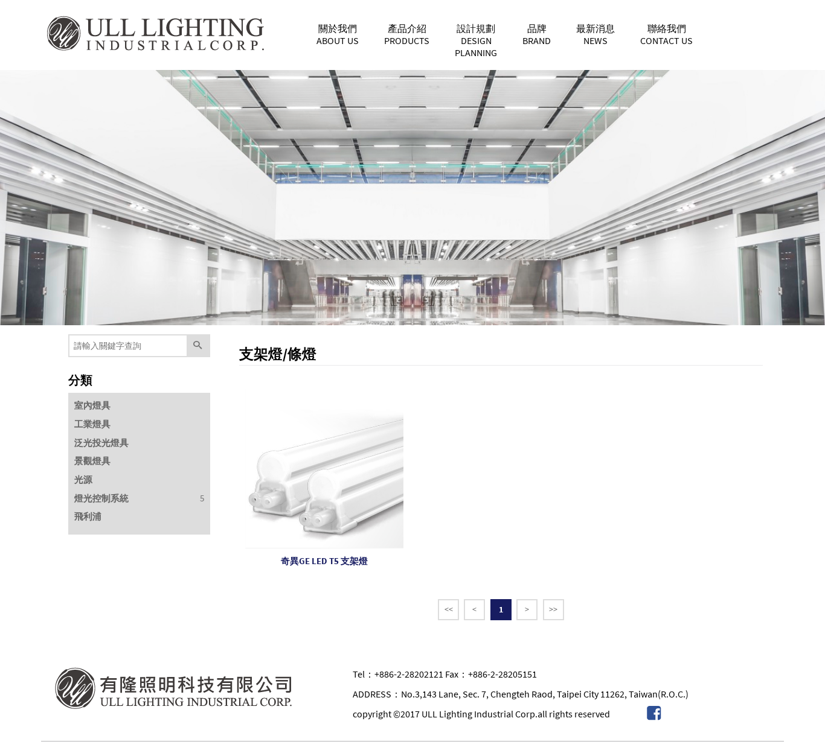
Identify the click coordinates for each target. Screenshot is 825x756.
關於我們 (337, 34)
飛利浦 (87, 516)
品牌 (536, 34)
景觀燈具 (92, 460)
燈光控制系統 (101, 498)
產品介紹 (406, 34)
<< (449, 609)
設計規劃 (476, 40)
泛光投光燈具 (101, 442)
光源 (83, 479)
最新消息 (595, 34)
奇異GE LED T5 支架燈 (324, 561)
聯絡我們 (666, 34)
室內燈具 (92, 405)
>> (553, 609)
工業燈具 (92, 424)
